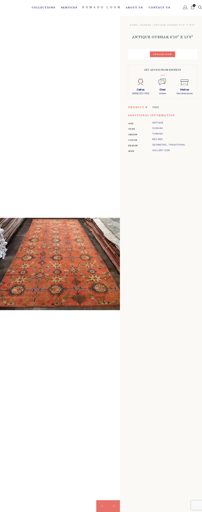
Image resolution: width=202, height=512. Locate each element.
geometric (159, 145)
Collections (43, 7)
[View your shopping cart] (192, 8)
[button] (102, 506)
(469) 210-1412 (140, 92)
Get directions (184, 92)
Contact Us (159, 7)
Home (134, 25)
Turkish (157, 134)
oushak (145, 25)
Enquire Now (162, 54)
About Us (134, 7)
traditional (177, 145)
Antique (157, 123)
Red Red (157, 139)
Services (69, 7)
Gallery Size (161, 150)
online (162, 92)
